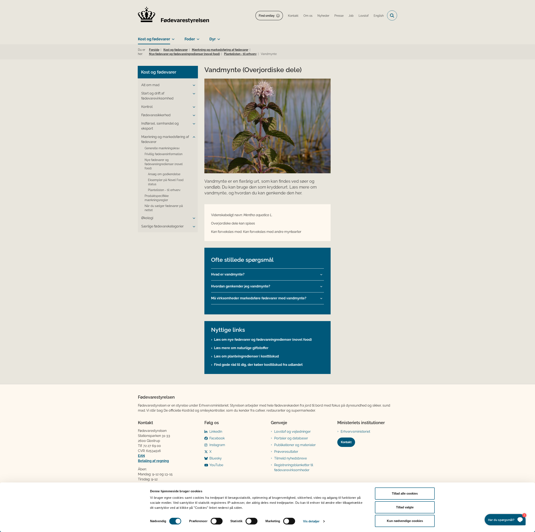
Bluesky (215, 458)
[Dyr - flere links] (218, 37)
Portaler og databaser (291, 438)
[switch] (217, 521)
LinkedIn (215, 432)
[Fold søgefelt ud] (392, 15)
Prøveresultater (286, 452)
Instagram (217, 445)
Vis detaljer (311, 521)
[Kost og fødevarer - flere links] (172, 37)
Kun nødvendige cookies (405, 521)
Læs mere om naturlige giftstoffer (241, 348)
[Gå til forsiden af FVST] (173, 15)
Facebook (217, 438)
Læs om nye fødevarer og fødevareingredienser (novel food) (263, 340)
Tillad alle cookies (405, 493)
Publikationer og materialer (295, 445)
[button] (193, 85)
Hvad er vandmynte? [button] (228, 274)
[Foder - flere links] (197, 37)
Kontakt (346, 442)
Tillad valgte (405, 507)
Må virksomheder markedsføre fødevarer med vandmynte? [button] (258, 298)
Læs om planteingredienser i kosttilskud (246, 356)
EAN (141, 456)
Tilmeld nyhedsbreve (290, 458)
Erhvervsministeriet (355, 432)
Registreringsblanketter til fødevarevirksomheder (293, 467)
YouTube (216, 465)
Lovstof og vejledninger (292, 432)
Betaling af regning (153, 461)
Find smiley (267, 15)
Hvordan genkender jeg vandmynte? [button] (240, 286)
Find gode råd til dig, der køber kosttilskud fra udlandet (258, 365)
